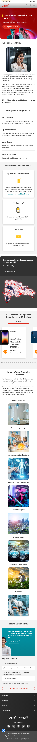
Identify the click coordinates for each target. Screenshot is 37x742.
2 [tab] (4, 362)
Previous (2, 321)
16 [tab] (32, 362)
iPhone (18, 321)
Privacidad (29, 736)
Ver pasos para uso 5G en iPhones (18, 194)
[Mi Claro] (30, 5)
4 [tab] (8, 362)
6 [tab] (12, 362)
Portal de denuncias (19, 736)
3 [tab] (6, 362)
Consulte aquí (9, 271)
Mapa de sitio (8, 736)
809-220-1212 (14, 642)
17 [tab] (35, 362)
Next (35, 321)
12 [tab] (24, 362)
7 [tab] (14, 362)
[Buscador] (26, 5)
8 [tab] (16, 362)
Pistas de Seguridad (12, 738)
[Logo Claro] (5, 5)
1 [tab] (1, 362)
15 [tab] (30, 362)
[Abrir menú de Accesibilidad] (3, 730)
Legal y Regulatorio (25, 738)
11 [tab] (22, 362)
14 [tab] (28, 362)
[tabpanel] (15, 342)
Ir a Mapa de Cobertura (11, 27)
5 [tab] (10, 362)
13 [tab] (26, 362)
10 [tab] (20, 362)
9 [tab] (18, 362)
